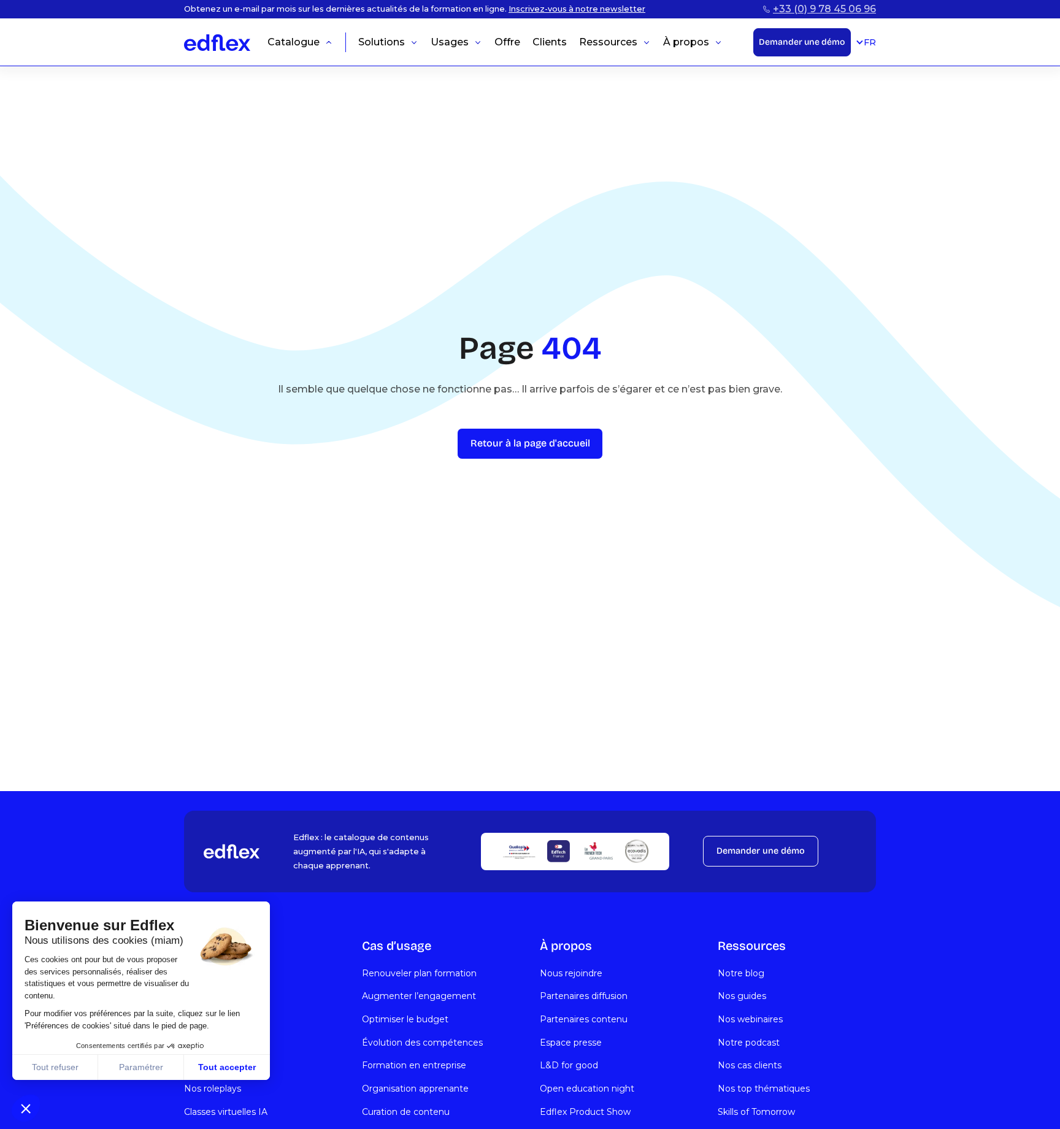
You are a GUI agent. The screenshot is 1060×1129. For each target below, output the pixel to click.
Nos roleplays (212, 1088)
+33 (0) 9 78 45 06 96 (824, 9)
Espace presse (571, 1042)
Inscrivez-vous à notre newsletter (577, 8)
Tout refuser (55, 1067)
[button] (25, 1108)
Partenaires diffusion (584, 995)
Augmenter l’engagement (419, 995)
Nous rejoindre (571, 973)
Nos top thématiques (764, 1088)
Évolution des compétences (422, 1042)
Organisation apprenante (415, 1088)
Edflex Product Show (585, 1111)
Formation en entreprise (414, 1065)
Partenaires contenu (584, 1019)
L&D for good (569, 1065)
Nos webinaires (750, 1019)
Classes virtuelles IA (225, 1111)
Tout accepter (227, 1067)
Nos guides (742, 995)
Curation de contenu (406, 1111)
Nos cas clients (750, 1065)
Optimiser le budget (405, 1019)
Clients (549, 42)
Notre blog (741, 973)
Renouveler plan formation (419, 973)
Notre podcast (749, 1042)
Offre (507, 42)
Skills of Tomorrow (756, 1111)
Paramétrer (141, 1067)
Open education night (587, 1088)
